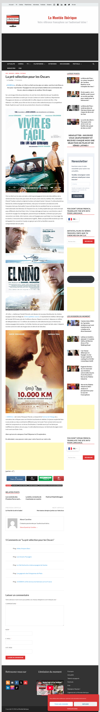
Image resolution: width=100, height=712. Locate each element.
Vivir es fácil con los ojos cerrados (50, 485)
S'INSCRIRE (77, 196)
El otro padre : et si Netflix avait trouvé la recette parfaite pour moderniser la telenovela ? (87, 96)
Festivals (43, 4)
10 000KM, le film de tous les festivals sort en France (34, 582)
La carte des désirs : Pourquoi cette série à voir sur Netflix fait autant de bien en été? (87, 124)
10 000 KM (15, 485)
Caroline (10, 80)
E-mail (9, 638)
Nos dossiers (65, 64)
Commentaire (11, 603)
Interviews (36, 4)
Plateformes (28, 4)
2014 (7, 73)
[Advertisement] (50, 47)
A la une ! (11, 4)
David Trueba (23, 485)
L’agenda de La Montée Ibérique (78, 692)
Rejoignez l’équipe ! (73, 689)
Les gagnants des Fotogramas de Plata (29, 573)
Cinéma (21, 4)
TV (16, 4)
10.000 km (10, 85)
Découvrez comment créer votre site (81, 279)
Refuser (85, 704)
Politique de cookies (72, 708)
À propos (70, 671)
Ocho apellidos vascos (31, 316)
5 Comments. (18, 80)
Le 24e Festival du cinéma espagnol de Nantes (32, 565)
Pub (20, 68)
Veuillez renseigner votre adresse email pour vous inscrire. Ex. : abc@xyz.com (80, 189)
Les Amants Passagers (24, 557)
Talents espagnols (73, 678)
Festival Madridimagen (54, 497)
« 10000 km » (10, 417)
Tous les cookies (61, 704)
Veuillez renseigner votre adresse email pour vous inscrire (81, 177)
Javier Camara (33, 485)
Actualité (11, 64)
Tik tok (74, 4)
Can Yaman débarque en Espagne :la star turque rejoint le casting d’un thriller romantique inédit (87, 356)
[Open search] (93, 64)
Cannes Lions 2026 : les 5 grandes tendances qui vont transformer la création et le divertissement (87, 326)
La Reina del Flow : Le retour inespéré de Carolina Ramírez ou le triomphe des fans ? (87, 82)
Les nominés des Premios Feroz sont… (13, 498)
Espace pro (11, 68)
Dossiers (49, 4)
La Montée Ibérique (23, 709)
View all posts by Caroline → (29, 527)
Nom (8, 629)
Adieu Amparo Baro (23, 548)
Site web (9, 647)
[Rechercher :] (80, 241)
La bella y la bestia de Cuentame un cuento (33, 498)
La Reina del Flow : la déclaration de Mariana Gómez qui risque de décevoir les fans (87, 110)
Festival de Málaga (48, 417)
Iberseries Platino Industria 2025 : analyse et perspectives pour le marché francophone (87, 390)
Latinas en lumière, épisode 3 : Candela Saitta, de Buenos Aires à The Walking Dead (87, 341)
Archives (11, 73)
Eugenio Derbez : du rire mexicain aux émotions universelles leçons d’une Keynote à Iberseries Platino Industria (87, 373)
